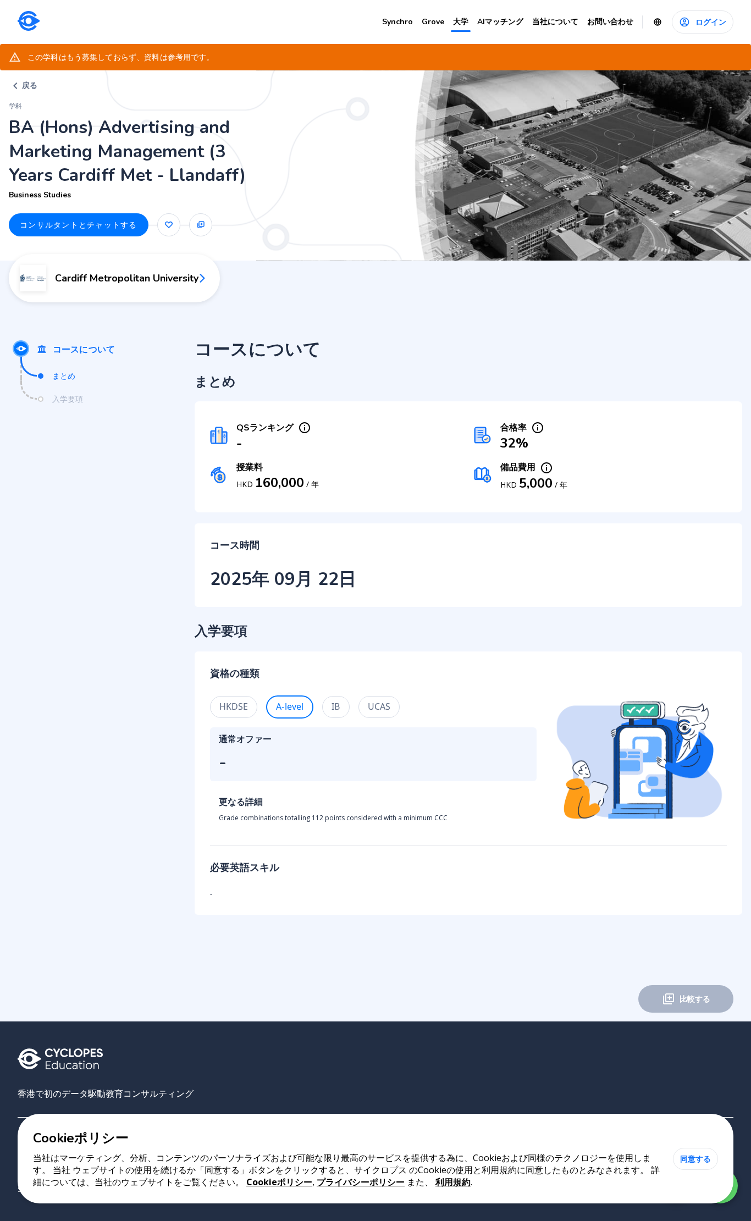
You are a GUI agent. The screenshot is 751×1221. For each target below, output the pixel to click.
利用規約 (453, 1182)
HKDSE (234, 706)
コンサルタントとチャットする (78, 224)
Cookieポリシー (279, 1182)
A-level (289, 706)
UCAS (379, 706)
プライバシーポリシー (361, 1182)
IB (336, 706)
